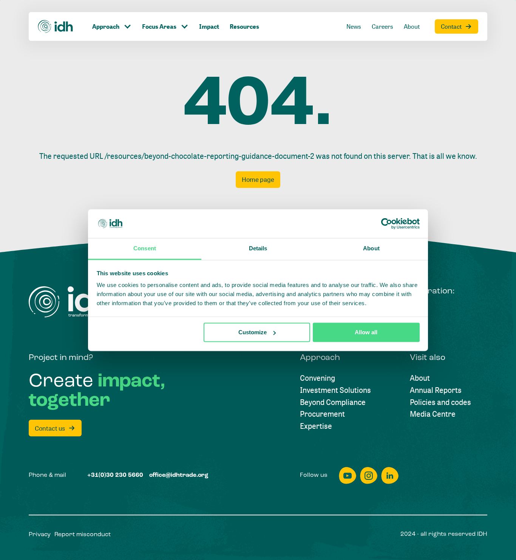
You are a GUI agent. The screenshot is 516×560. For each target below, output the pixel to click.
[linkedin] (390, 475)
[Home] (55, 26)
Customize (252, 332)
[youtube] (347, 475)
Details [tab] (258, 248)
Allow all (366, 332)
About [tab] (371, 248)
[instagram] (369, 475)
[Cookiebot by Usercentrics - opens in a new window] (387, 223)
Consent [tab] (144, 248)
